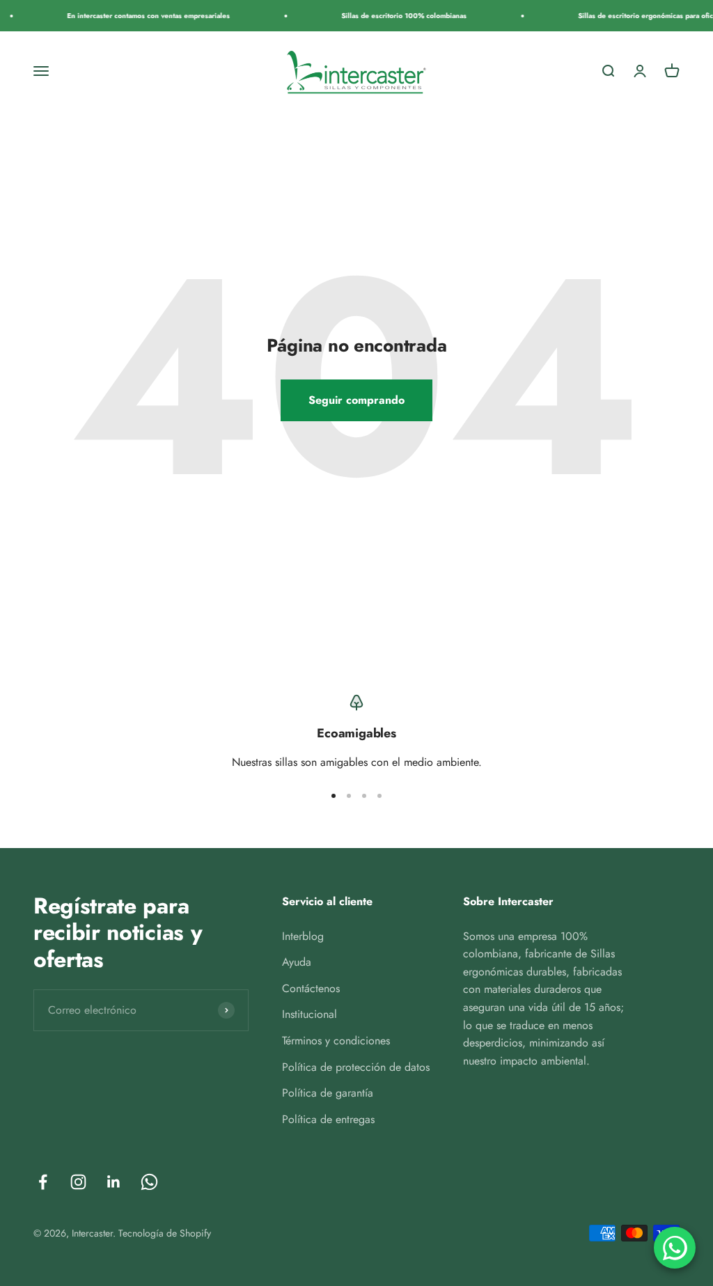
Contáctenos (311, 988)
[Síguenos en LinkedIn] (113, 1182)
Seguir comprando (356, 400)
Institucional (309, 1014)
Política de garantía (327, 1093)
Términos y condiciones (336, 1041)
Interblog (303, 936)
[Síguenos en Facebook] (42, 1182)
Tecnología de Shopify (164, 1233)
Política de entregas (328, 1119)
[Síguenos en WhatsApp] (149, 1182)
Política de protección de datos (356, 1067)
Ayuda (296, 962)
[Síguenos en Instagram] (78, 1182)
